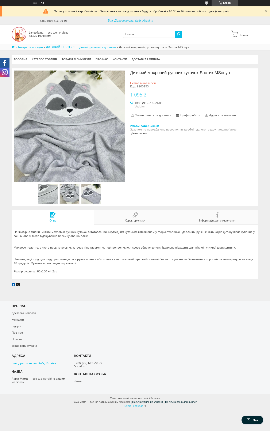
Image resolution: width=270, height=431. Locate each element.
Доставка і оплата (146, 59)
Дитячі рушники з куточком (97, 47)
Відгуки (16, 326)
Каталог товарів (44, 59)
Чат (255, 420)
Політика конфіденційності (181, 402)
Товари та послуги (30, 47)
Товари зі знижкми (76, 59)
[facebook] (13, 285)
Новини (17, 339)
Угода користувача (24, 345)
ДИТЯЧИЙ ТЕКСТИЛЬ (61, 47)
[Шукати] (178, 34)
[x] (18, 285)
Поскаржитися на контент (147, 402)
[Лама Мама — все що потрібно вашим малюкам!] (19, 34)
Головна (20, 59)
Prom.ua (155, 398)
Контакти (120, 59)
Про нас (102, 59)
